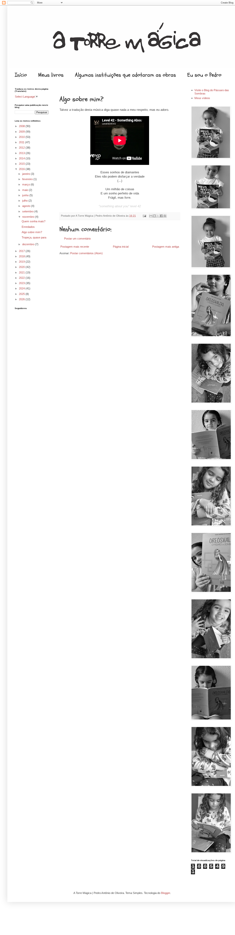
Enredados (28, 226)
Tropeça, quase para (34, 237)
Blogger (165, 892)
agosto (26, 205)
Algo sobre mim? (32, 232)
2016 (22, 169)
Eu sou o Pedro (204, 75)
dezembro (28, 244)
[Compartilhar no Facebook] (161, 216)
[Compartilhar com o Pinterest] (165, 216)
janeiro (26, 173)
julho (25, 200)
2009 (22, 131)
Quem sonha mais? (33, 221)
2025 (22, 293)
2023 (22, 283)
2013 (22, 153)
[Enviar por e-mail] (151, 216)
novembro (28, 216)
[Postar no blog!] (154, 216)
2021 (22, 272)
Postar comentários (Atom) (86, 253)
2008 (22, 126)
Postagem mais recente (74, 246)
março (26, 184)
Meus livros (51, 75)
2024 (22, 288)
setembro (28, 211)
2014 (22, 158)
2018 (22, 256)
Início (21, 75)
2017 (22, 251)
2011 (22, 142)
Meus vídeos (202, 98)
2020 (22, 267)
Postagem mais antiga (165, 246)
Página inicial (121, 246)
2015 (22, 163)
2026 (22, 299)
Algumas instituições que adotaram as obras (125, 75)
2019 (22, 261)
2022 (22, 277)
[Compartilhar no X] (158, 216)
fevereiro (27, 179)
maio (25, 189)
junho (25, 195)
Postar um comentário (77, 238)
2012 (22, 147)
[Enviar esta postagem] (144, 215)
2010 (22, 136)
